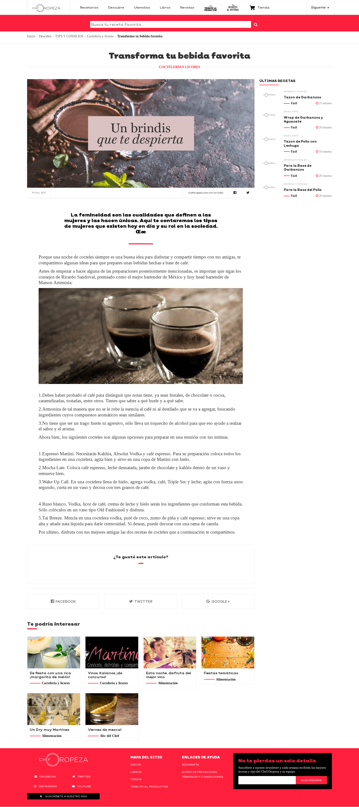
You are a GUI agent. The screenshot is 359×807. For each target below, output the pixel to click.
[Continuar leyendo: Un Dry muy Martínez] (53, 709)
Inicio (31, 36)
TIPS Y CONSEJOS (69, 36)
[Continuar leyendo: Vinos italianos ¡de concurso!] (111, 652)
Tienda (136, 779)
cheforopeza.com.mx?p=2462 (205, 192)
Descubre (45, 36)
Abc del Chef (109, 736)
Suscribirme (311, 780)
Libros (136, 772)
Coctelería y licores (100, 36)
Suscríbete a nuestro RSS (65, 796)
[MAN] (233, 7)
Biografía (190, 764)
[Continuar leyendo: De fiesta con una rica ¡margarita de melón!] (53, 652)
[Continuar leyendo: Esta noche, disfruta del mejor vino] (170, 652)
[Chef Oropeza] (46, 7)
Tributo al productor (149, 786)
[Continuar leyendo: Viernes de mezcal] (111, 709)
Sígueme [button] (319, 7)
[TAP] (210, 7)
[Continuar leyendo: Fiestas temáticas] (227, 652)
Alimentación (168, 683)
